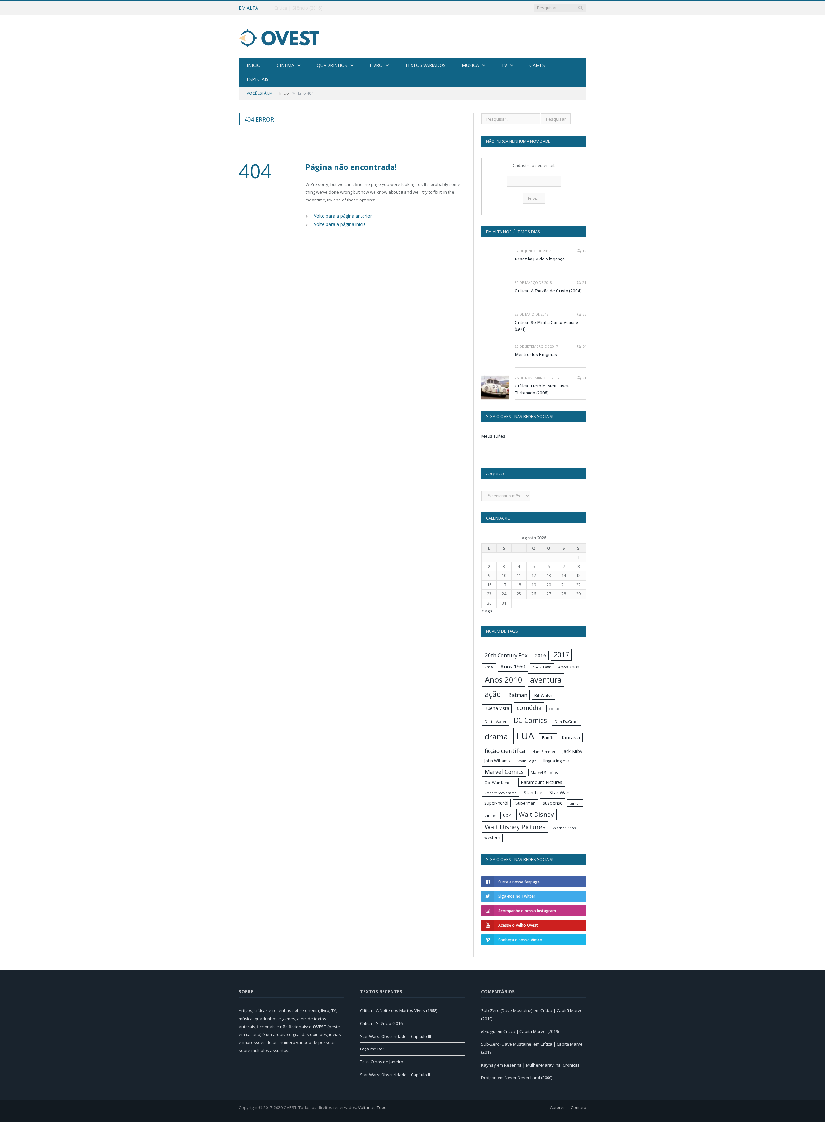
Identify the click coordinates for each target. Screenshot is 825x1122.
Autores (558, 1107)
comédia (529, 708)
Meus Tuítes (493, 436)
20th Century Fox (506, 655)
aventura (546, 680)
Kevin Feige (527, 760)
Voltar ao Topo (372, 1107)
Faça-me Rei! (372, 1049)
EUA (525, 735)
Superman (525, 803)
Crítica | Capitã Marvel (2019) (531, 1031)
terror (574, 803)
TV (504, 65)
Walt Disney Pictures (515, 827)
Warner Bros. (565, 827)
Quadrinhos (332, 65)
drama (496, 736)
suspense (553, 803)
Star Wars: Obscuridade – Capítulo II (395, 1075)
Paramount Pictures (541, 782)
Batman (517, 694)
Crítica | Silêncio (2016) (298, 8)
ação (493, 694)
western (492, 837)
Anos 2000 (568, 667)
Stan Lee (533, 792)
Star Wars (560, 792)
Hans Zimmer (544, 751)
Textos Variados (425, 65)
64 (583, 346)
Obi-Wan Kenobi (499, 782)
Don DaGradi (566, 721)
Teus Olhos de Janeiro (381, 1062)
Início (254, 65)
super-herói (496, 803)
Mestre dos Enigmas (536, 354)
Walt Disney (536, 814)
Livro (376, 65)
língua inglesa (556, 761)
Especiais (257, 79)
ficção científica (505, 751)
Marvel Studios (544, 772)
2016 (540, 655)
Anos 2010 (503, 679)
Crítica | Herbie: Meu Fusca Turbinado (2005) (542, 389)
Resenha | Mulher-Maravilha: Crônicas (542, 1065)
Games (537, 65)
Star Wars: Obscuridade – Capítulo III (395, 1036)
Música (470, 65)
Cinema (285, 65)
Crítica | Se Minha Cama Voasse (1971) (546, 325)
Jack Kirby (572, 751)
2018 (488, 667)
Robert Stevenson (500, 792)
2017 (561, 654)
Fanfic (548, 738)
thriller (490, 815)
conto (554, 708)
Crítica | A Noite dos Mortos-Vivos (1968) (398, 1010)
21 (583, 282)
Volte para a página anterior (341, 216)
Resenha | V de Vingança (540, 259)
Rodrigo (488, 1031)
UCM (507, 815)
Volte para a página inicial (339, 223)
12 (583, 251)
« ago (486, 611)
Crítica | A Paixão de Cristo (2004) (548, 291)
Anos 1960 (512, 666)
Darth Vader (495, 721)
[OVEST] (279, 36)
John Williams (497, 761)
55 (583, 314)
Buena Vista (496, 708)
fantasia (571, 737)
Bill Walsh (543, 695)
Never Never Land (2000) (528, 1077)
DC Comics (530, 720)
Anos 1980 (541, 667)
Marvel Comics (504, 772)
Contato (578, 1107)
